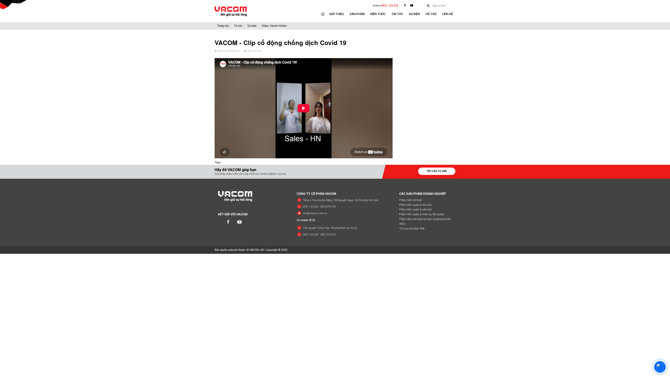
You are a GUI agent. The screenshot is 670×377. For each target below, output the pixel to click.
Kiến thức (378, 14)
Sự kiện (414, 14)
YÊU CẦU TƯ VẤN (437, 171)
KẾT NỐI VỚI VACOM (233, 214)
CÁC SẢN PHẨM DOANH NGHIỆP (422, 193)
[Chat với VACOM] (660, 367)
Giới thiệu (336, 14)
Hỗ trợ (431, 14)
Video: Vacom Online (274, 25)
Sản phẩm (357, 14)
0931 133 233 (389, 5)
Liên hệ (447, 14)
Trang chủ (223, 25)
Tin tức (397, 14)
